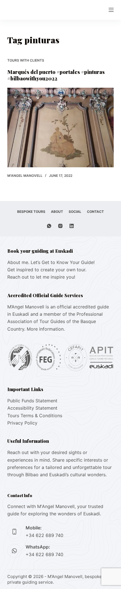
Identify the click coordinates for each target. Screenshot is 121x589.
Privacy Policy (22, 423)
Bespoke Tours (31, 211)
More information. (46, 329)
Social (75, 211)
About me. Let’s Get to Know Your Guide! (51, 262)
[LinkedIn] (72, 226)
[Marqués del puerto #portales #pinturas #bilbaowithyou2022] (60, 128)
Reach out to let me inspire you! (41, 277)
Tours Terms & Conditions (34, 415)
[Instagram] (60, 226)
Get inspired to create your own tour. (46, 269)
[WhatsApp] (49, 226)
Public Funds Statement (32, 400)
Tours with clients (25, 60)
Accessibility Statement (32, 408)
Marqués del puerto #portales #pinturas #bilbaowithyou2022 (56, 75)
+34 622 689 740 (44, 535)
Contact (95, 211)
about (57, 211)
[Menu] (111, 9)
